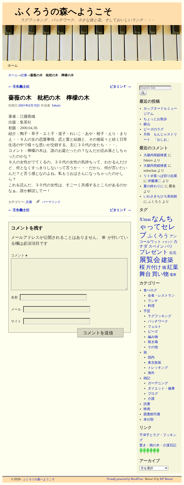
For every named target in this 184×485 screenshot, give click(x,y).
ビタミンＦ (120, 86)
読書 (24, 75)
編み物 (153, 337)
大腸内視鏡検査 (155, 155)
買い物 (160, 274)
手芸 (147, 311)
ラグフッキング (159, 316)
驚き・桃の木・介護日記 (157, 445)
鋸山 (147, 124)
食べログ (150, 290)
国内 (151, 357)
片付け (153, 267)
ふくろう (158, 235)
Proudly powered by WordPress (125, 479)
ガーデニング (158, 383)
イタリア (167, 242)
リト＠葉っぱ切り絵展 (160, 176)
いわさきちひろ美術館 (160, 196)
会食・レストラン (161, 295)
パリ (168, 246)
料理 (151, 306)
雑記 (147, 378)
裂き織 (153, 342)
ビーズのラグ (154, 129)
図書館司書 (152, 414)
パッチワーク (159, 321)
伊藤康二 (154, 181)
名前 (14, 297)
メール (16, 309)
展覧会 (149, 259)
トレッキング (158, 367)
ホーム (13, 65)
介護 (151, 398)
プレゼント (153, 252)
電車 (173, 275)
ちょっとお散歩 (155, 119)
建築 (167, 260)
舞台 (145, 274)
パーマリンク (51, 201)
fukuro (56, 105)
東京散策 (156, 362)
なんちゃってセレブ (157, 227)
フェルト (154, 326)
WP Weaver (166, 479)
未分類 (149, 419)
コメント (19, 255)
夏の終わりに (154, 186)
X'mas (145, 219)
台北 (172, 253)
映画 (147, 409)
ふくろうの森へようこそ (63, 11)
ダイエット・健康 (161, 388)
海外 (151, 373)
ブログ (153, 393)
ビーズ (153, 331)
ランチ (153, 301)
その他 (153, 347)
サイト (16, 321)
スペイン (156, 246)
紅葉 (172, 267)
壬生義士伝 (18, 86)
